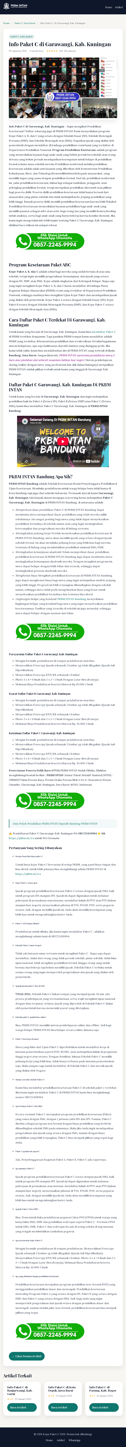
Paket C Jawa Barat (25, 23)
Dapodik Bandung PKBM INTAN (77, 823)
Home (108, 7)
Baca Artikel (18, 1407)
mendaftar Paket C (104, 331)
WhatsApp (74, 1440)
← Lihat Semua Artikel (26, 1356)
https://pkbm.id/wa (21, 838)
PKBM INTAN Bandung (71, 599)
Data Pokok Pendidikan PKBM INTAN (35, 823)
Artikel (119, 7)
